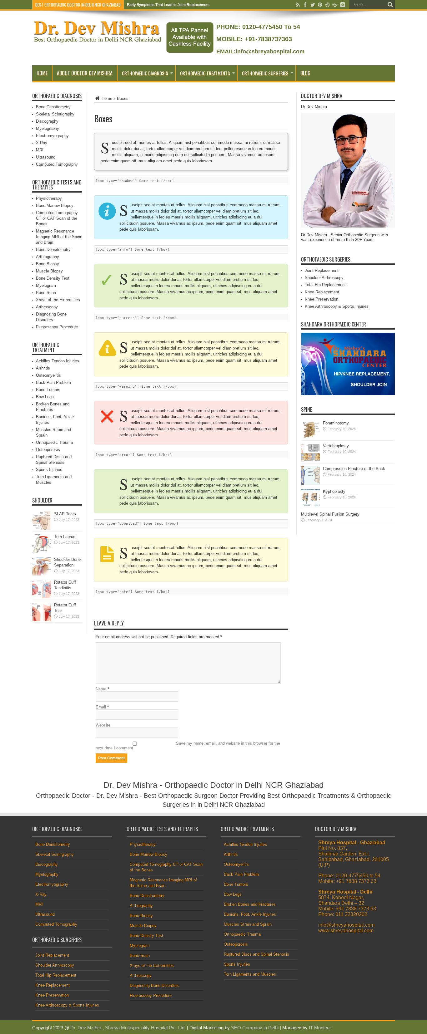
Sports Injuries (49, 469)
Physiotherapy (49, 198)
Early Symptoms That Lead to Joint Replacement (168, 4)
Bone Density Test (52, 278)
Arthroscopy (47, 307)
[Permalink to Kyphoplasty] (310, 506)
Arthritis (43, 368)
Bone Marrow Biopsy (54, 205)
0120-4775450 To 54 (270, 26)
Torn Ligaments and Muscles (250, 974)
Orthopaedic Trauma (54, 442)
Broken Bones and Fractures (250, 904)
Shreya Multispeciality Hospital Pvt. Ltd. (145, 1027)
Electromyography (52, 135)
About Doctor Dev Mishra (85, 73)
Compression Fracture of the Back (354, 468)
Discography (47, 121)
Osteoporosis (48, 449)
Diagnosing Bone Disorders (154, 985)
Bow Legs (45, 396)
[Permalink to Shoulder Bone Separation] (41, 574)
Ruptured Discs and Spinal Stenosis (256, 954)
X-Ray (41, 142)
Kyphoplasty (334, 491)
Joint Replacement (322, 270)
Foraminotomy (336, 423)
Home (42, 73)
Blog (305, 73)
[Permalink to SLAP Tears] (41, 528)
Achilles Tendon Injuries (57, 361)
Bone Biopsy (47, 264)
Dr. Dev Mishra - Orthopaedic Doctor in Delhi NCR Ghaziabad (213, 785)
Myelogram (46, 285)
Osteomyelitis (48, 375)
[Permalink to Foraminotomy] (310, 437)
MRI (39, 150)
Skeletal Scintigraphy (55, 114)
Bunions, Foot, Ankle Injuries (250, 914)
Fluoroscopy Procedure (57, 327)
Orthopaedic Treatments (205, 73)
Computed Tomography (57, 164)
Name (101, 689)
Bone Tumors (48, 389)
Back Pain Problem (53, 382)
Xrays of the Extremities (58, 299)
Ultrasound (45, 157)
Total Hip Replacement (325, 284)
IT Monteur (320, 1027)
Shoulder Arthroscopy (324, 277)
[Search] (390, 4)
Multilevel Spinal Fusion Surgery (330, 514)
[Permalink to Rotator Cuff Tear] (41, 619)
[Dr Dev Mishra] (98, 40)
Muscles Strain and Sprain (248, 924)
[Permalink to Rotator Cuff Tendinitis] (41, 597)
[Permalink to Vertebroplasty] (310, 460)
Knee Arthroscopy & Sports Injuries (337, 306)
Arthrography (47, 256)
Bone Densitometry (53, 107)
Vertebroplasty (336, 445)
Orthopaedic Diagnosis (145, 73)
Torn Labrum (65, 536)
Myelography (47, 128)
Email (101, 707)
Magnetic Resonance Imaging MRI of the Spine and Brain (59, 237)
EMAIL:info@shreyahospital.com (260, 51)
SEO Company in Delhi (255, 1027)
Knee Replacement (322, 292)
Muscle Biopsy (49, 271)
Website (103, 725)
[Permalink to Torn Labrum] (41, 551)
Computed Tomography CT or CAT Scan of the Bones (57, 218)
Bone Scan (46, 292)
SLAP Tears (65, 514)
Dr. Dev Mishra (85, 1027)
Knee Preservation (321, 299)
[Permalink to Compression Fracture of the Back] (310, 483)
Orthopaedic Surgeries (265, 73)
